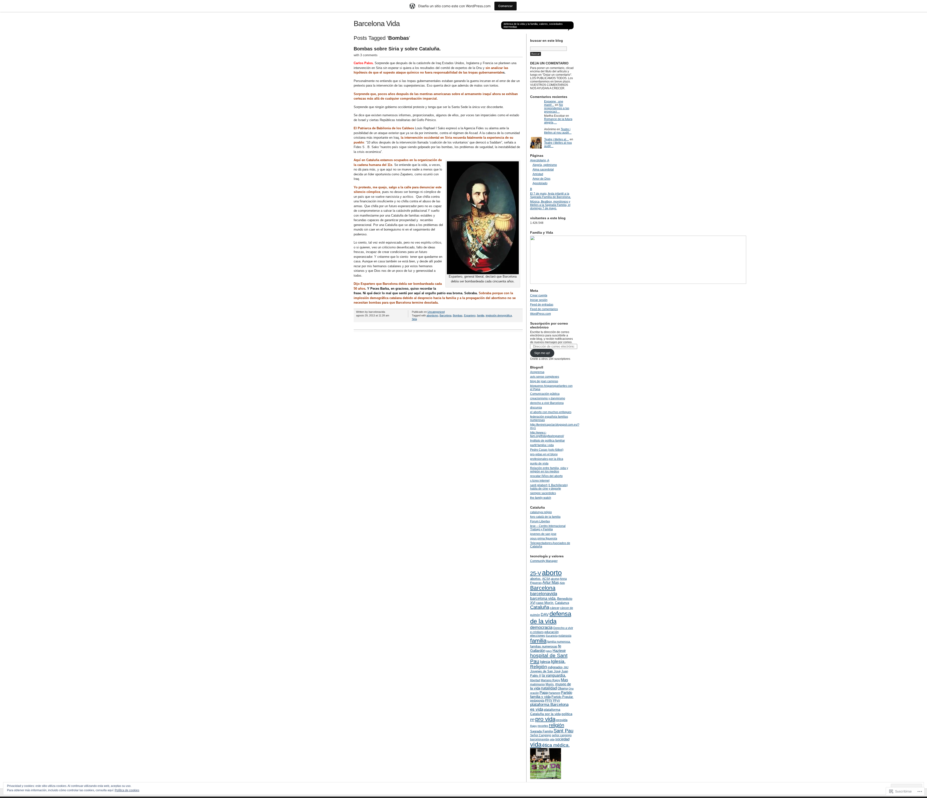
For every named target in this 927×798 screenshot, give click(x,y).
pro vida (545, 719)
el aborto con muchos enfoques (550, 412)
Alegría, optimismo (545, 165)
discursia (536, 407)
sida (552, 739)
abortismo (432, 315)
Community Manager (544, 561)
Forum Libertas (540, 521)
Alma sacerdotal (543, 169)
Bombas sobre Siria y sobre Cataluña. (397, 48)
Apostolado (540, 183)
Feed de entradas (541, 304)
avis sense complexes (544, 376)
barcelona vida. (543, 598)
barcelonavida (543, 593)
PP (532, 720)
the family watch (540, 497)
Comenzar (505, 6)
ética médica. (556, 745)
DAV (545, 614)
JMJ (566, 667)
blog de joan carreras (544, 381)
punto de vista (539, 463)
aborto (552, 573)
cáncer (554, 608)
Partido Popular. (562, 697)
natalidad (549, 688)
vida (535, 744)
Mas (564, 680)
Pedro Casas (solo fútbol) (546, 449)
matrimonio (537, 684)
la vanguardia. (554, 675)
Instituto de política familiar (547, 440)
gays (549, 650)
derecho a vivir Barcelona (547, 403)
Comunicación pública (545, 394)
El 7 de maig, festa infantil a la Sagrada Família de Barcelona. (550, 195)
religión (556, 725)
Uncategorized (436, 311)
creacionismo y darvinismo (547, 398)
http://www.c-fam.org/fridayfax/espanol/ (547, 434)
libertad (535, 680)
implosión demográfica (499, 315)
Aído (562, 582)
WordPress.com (540, 313)
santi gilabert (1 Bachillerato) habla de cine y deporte (549, 487)
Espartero (470, 315)
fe (559, 646)
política (567, 714)
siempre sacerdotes (543, 493)
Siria (414, 319)
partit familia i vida (542, 445)
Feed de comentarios (544, 309)
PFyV (556, 700)
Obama (563, 688)
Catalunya (562, 603)
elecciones (537, 635)
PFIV (548, 700)
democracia (541, 627)
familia (480, 315)
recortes (543, 726)
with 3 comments (366, 55)
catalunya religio (541, 512)
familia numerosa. (559, 641)
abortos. (535, 578)
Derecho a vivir (563, 628)
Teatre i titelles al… (556, 139)
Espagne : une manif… (553, 103)
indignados (555, 667)
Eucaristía (552, 635)
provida (562, 720)
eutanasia (564, 635)
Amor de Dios (541, 178)
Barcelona (445, 315)
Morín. (550, 684)
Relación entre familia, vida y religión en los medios (549, 469)
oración (534, 692)
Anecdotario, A (539, 160)
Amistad (538, 174)
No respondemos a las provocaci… (556, 108)
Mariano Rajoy (550, 680)
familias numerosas (543, 646)
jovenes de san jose (543, 534)
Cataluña (539, 607)
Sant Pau (563, 730)
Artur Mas (550, 582)
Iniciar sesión (539, 300)
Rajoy (533, 725)
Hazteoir (559, 650)
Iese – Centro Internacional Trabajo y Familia (548, 527)
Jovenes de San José (545, 671)
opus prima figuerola (543, 538)
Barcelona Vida (377, 23)
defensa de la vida (550, 617)
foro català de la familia (545, 516)
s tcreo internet (539, 480)
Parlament (554, 692)
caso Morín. (545, 603)
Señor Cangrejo (540, 735)
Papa (544, 693)
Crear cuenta (538, 295)
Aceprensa (537, 372)
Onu (571, 688)
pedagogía (537, 700)
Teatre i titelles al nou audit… (558, 131)
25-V (535, 573)
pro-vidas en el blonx (544, 454)
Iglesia (545, 662)
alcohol (555, 578)
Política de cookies (127, 790)
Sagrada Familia (541, 731)
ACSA (546, 578)
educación (551, 632)
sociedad (562, 739)
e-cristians (537, 632)
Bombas (458, 315)
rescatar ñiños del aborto (546, 476)
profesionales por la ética (546, 459)
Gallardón (537, 650)
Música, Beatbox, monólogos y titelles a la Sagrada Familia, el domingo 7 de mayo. (550, 205)
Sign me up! (542, 353)
